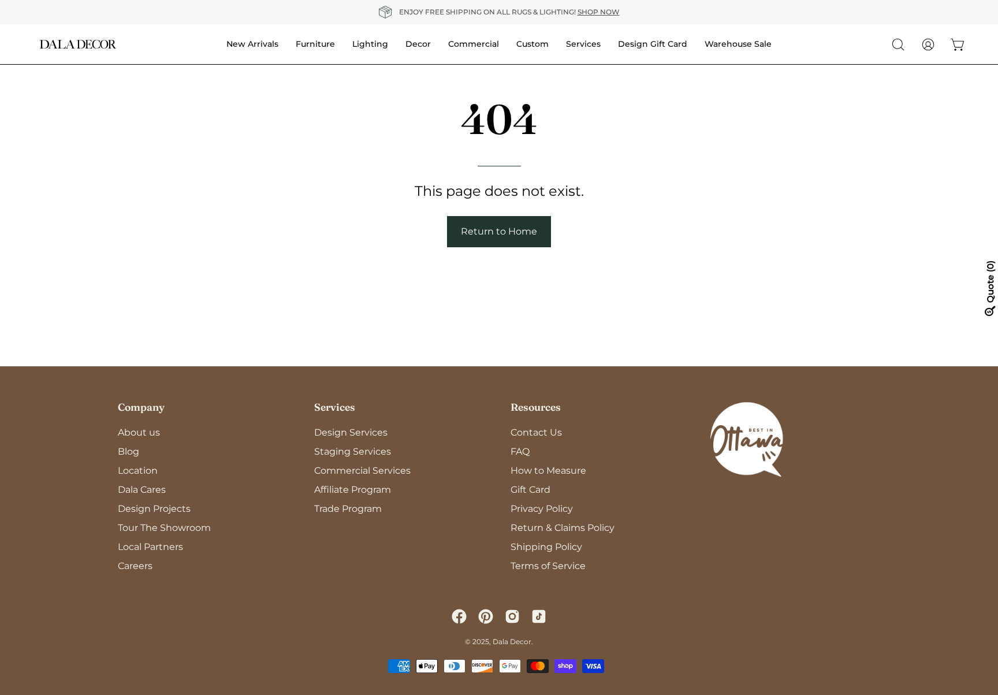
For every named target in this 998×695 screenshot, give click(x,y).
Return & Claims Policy (563, 527)
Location (138, 470)
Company (141, 407)
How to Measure (548, 470)
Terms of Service (548, 565)
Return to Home (499, 231)
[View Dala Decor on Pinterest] (485, 616)
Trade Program (348, 508)
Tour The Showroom (164, 527)
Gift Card (530, 489)
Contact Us (536, 432)
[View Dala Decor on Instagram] (512, 616)
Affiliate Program (352, 489)
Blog (128, 451)
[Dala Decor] (78, 44)
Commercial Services (362, 470)
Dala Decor (512, 641)
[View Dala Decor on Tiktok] (539, 616)
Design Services (351, 432)
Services (334, 407)
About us (139, 432)
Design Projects (154, 508)
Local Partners (150, 546)
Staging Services (352, 451)
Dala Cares (142, 489)
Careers (135, 565)
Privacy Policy (542, 508)
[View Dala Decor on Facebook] (459, 616)
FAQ (520, 451)
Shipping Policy (546, 546)
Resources (536, 407)
